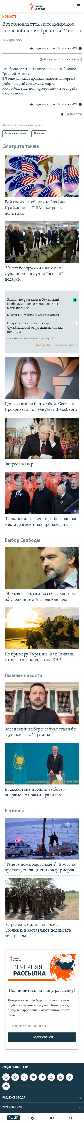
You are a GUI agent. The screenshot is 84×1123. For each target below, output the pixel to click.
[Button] (39, 48)
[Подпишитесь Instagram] (51, 1077)
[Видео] (52, 1118)
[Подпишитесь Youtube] (33, 1077)
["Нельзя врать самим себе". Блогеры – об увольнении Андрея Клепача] (42, 568)
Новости (9, 17)
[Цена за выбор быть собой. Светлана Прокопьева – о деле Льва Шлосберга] (42, 378)
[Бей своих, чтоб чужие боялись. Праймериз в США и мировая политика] (42, 176)
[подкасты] (33, 1118)
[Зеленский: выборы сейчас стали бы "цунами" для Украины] (42, 703)
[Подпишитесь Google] (6, 1077)
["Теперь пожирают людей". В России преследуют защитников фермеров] (42, 838)
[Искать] (71, 1118)
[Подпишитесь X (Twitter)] (24, 1077)
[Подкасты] (69, 1077)
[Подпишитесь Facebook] (15, 1077)
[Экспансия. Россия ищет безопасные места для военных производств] (42, 493)
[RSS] (60, 1077)
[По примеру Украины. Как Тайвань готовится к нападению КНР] (42, 628)
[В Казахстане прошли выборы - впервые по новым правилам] (42, 763)
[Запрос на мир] (42, 438)
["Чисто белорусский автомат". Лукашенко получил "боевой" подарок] (42, 242)
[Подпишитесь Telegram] (42, 1077)
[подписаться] (6, 1086)
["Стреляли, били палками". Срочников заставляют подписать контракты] (42, 899)
